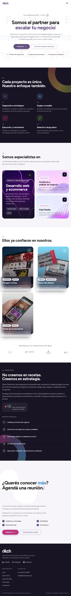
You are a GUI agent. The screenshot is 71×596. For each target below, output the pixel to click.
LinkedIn (7, 562)
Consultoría (5, 585)
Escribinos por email (30, 532)
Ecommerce (6, 576)
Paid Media (5, 582)
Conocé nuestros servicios (44, 46)
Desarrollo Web (7, 579)
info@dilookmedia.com (25, 576)
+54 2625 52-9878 (24, 572)
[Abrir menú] (67, 3)
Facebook (28, 562)
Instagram (17, 562)
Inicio (3, 572)
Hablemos (20, 46)
